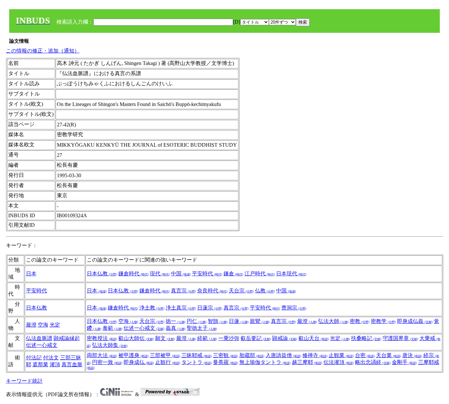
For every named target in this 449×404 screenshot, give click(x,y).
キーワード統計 (24, 381)
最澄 (31, 325)
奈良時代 (212, 290)
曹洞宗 (293, 307)
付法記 (34, 357)
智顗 (217, 321)
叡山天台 (313, 338)
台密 (365, 355)
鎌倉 (233, 273)
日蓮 (238, 321)
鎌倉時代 (133, 273)
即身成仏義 (415, 321)
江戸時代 (260, 273)
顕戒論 (284, 338)
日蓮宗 (209, 307)
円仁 (196, 321)
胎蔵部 (251, 355)
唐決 (412, 355)
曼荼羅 (225, 362)
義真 (175, 328)
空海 (43, 325)
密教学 (383, 321)
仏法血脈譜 (39, 338)
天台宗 (241, 290)
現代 (160, 273)
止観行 (167, 362)
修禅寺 (314, 355)
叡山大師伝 (136, 338)
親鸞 (260, 321)
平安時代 (207, 273)
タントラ (196, 362)
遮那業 (40, 364)
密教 (359, 321)
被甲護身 (133, 355)
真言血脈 (72, 364)
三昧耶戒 (196, 355)
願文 (165, 338)
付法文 (51, 357)
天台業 (388, 355)
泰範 (112, 328)
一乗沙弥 (228, 338)
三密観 (225, 355)
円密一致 (107, 362)
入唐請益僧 (283, 355)
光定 (55, 325)
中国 (181, 273)
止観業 (341, 355)
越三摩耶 (307, 362)
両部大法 (102, 355)
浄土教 (151, 307)
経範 (207, 338)
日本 (31, 273)
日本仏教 (102, 273)
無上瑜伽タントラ (265, 362)
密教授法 (102, 338)
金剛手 (404, 362)
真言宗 (183, 290)
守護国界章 (400, 338)
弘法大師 (333, 321)
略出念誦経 (372, 362)
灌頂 (55, 364)
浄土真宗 (181, 307)
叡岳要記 (256, 338)
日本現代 (291, 273)
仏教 (265, 290)
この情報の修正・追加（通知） (43, 50)
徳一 (175, 321)
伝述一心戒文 (144, 328)
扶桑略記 (366, 338)
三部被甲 (165, 355)
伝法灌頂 (338, 362)
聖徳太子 (202, 328)
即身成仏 (139, 362)
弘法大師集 (110, 345)
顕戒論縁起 (67, 338)
